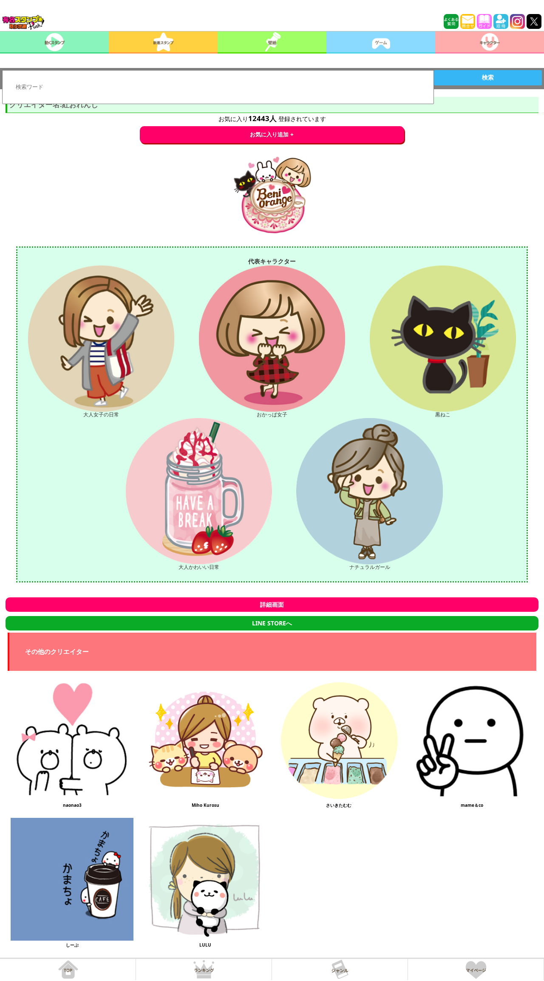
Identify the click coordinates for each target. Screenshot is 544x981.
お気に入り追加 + (272, 134)
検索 (488, 77)
